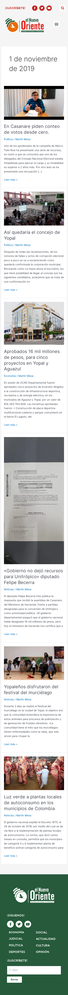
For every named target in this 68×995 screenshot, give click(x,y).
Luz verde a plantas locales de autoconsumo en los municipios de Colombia (33, 802)
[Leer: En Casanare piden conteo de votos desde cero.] (34, 102)
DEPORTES (17, 952)
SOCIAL (41, 932)
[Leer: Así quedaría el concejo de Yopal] (34, 208)
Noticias (9, 589)
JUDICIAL (16, 939)
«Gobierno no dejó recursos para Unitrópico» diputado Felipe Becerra (33, 576)
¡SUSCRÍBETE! (15, 8)
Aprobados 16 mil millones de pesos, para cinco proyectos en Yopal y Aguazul (32, 360)
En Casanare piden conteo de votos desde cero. (32, 129)
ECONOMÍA (16, 932)
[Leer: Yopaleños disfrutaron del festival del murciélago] (34, 662)
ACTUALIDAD (46, 939)
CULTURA (43, 945)
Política (8, 139)
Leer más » (10, 179)
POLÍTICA (16, 945)
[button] (62, 8)
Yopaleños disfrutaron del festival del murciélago (31, 689)
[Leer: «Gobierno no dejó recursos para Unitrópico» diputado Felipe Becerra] (34, 500)
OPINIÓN (42, 952)
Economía (10, 375)
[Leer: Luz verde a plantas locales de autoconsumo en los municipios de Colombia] (34, 773)
